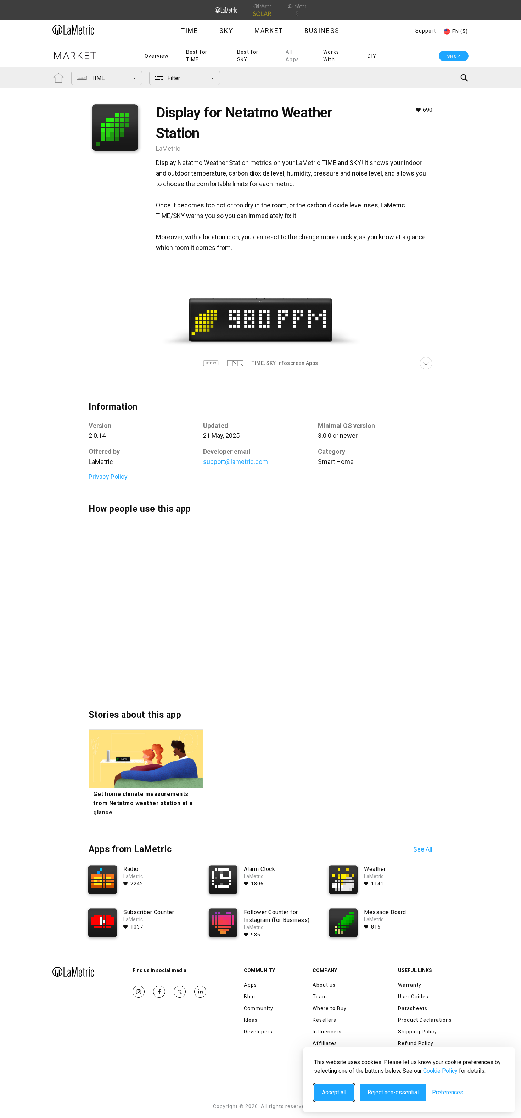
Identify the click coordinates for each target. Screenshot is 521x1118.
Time (189, 30)
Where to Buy (330, 1008)
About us (324, 985)
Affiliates (325, 1043)
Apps (250, 985)
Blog (249, 996)
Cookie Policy (440, 1070)
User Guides (413, 996)
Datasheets (412, 1008)
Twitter (180, 992)
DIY (372, 56)
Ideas (251, 1020)
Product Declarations (425, 1020)
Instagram (139, 992)
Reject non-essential (393, 1092)
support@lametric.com (235, 461)
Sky (226, 30)
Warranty (409, 985)
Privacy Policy (108, 476)
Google (200, 992)
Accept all (334, 1092)
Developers (258, 1031)
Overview (157, 56)
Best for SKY (248, 55)
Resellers (324, 1020)
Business (322, 30)
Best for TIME (197, 55)
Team (320, 996)
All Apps (292, 55)
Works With (331, 55)
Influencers (327, 1031)
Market (268, 30)
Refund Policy (415, 1043)
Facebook (159, 992)
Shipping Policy (417, 1031)
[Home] (92, 30)
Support (425, 31)
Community (258, 1008)
